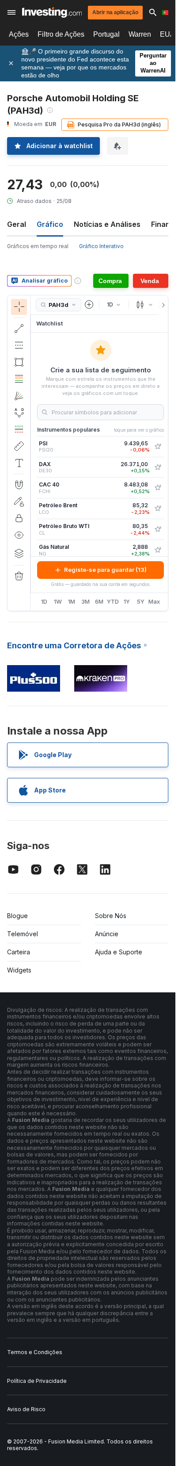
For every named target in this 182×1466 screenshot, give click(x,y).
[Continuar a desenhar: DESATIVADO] (19, 501)
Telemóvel (22, 934)
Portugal (106, 34)
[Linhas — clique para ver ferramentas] (19, 329)
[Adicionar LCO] (158, 508)
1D (44, 601)
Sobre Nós (110, 915)
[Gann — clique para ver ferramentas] (19, 396)
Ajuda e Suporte (118, 952)
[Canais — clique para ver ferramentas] (19, 345)
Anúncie (106, 934)
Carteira (18, 952)
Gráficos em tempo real (37, 246)
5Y (140, 601)
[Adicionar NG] (158, 550)
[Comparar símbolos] (89, 304)
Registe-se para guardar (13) (105, 569)
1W (58, 601)
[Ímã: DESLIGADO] (19, 485)
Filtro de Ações (61, 34)
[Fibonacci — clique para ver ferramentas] (19, 379)
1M (71, 601)
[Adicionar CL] (158, 529)
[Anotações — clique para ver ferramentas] (19, 463)
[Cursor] (19, 307)
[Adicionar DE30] (158, 467)
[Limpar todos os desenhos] (19, 576)
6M (99, 601)
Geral (16, 224)
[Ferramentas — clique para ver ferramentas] (19, 446)
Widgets (19, 970)
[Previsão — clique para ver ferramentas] (19, 429)
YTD (113, 601)
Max (154, 601)
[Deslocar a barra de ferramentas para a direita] (161, 305)
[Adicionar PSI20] (158, 446)
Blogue (17, 915)
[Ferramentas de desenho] (33, 453)
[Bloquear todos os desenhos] (19, 518)
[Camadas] (19, 553)
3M (85, 601)
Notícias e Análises (107, 224)
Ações (19, 34)
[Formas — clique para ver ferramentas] (19, 362)
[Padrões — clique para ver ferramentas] (19, 413)
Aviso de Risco (26, 1409)
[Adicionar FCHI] (158, 488)
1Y (127, 601)
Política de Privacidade (37, 1381)
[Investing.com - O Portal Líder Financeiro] (52, 12)
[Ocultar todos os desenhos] (19, 535)
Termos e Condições (34, 1352)
